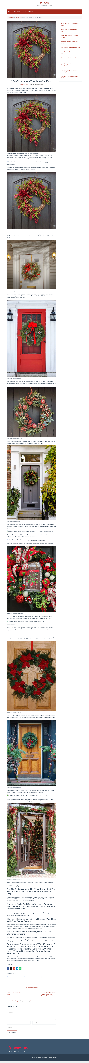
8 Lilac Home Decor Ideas (31, 987)
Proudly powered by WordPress (39, 1057)
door (31, 1001)
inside (34, 1001)
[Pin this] (14, 968)
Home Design (15, 1001)
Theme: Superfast (52, 1057)
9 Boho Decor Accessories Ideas (14, 993)
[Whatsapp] (20, 968)
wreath (38, 1001)
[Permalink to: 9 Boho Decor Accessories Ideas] (14, 983)
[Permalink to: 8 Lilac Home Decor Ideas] (31, 981)
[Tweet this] (11, 968)
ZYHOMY (44, 2)
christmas (26, 1001)
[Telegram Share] (17, 968)
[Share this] (8, 968)
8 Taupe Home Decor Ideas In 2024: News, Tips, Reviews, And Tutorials (48, 994)
